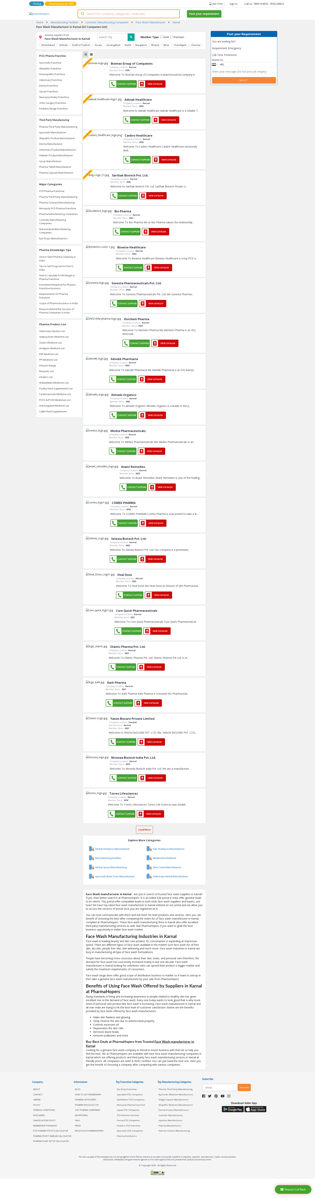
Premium (178, 37)
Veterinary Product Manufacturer (57, 149)
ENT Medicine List (48, 354)
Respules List (46, 371)
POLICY (36, 1104)
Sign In (233, 3)
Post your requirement (204, 13)
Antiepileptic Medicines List (54, 382)
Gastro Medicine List (50, 342)
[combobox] (128, 14)
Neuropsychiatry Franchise (54, 97)
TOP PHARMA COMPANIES (87, 1110)
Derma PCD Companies (128, 1120)
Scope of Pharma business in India (58, 303)
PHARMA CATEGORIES (85, 1099)
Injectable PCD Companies (130, 1094)
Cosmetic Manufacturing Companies (52, 221)
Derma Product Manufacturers (174, 1110)
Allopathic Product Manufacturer (57, 138)
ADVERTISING (81, 1115)
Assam (98, 45)
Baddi (128, 45)
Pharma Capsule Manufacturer (56, 172)
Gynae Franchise (48, 91)
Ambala (63, 45)
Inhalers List (45, 377)
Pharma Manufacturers (170, 1125)
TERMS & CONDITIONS (44, 1110)
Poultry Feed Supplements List (56, 388)
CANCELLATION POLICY (44, 1120)
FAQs (77, 1120)
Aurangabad (113, 45)
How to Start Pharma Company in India (57, 258)
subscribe (244, 1087)
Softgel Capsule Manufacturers (173, 1099)
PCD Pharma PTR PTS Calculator (50, 1130)
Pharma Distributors (127, 1136)
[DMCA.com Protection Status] (157, 1173)
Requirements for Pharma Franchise (53, 295)
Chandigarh (180, 45)
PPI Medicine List (48, 359)
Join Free (217, 3)
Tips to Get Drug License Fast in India (56, 267)
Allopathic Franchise (50, 68)
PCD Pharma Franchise (51, 191)
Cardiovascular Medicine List (55, 394)
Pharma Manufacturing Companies (58, 214)
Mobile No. (218, 60)
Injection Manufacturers (170, 1120)
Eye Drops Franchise (127, 1089)
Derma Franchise (48, 85)
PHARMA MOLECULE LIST (87, 1104)
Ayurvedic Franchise (50, 62)
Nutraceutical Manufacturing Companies (55, 230)
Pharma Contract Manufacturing (57, 202)
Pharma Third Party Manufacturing (58, 126)
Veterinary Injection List (52, 331)
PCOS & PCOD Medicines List (55, 400)
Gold (166, 37)
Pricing (37, 3)
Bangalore (141, 45)
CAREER (36, 1099)
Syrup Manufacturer (50, 161)
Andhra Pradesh (81, 45)
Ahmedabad (48, 45)
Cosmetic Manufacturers (171, 1115)
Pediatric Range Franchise (53, 108)
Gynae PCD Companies (128, 1110)
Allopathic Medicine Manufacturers (176, 1104)
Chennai (195, 45)
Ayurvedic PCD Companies (130, 1130)
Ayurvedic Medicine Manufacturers (176, 1094)
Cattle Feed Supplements (53, 411)
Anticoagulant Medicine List (54, 405)
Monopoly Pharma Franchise (131, 1104)
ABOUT (36, 1089)
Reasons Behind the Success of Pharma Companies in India (56, 310)
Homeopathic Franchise (52, 74)
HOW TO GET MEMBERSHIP (88, 1094)
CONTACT (38, 1094)
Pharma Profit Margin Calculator (52, 1136)
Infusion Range (47, 365)
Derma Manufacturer (51, 144)
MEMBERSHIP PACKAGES (45, 1125)
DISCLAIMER (39, 1115)
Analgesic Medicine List (52, 348)
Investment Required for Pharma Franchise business (57, 286)
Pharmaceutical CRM (61, 3)
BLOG (78, 1089)
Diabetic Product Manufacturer (56, 155)
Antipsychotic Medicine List (54, 336)
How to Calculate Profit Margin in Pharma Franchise (57, 277)
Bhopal (155, 45)
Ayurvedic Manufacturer (52, 132)
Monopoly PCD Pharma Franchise (57, 208)
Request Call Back (295, 1189)
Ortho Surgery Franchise (52, 103)
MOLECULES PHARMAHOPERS (89, 1130)
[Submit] (82, 14)
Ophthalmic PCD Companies (130, 1099)
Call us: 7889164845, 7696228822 (264, 3)
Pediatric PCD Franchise (128, 1125)
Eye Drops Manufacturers (53, 238)
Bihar (166, 45)
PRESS (78, 1125)
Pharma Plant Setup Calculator (51, 1141)
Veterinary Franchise (50, 80)
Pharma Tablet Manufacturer (55, 166)
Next (244, 80)
